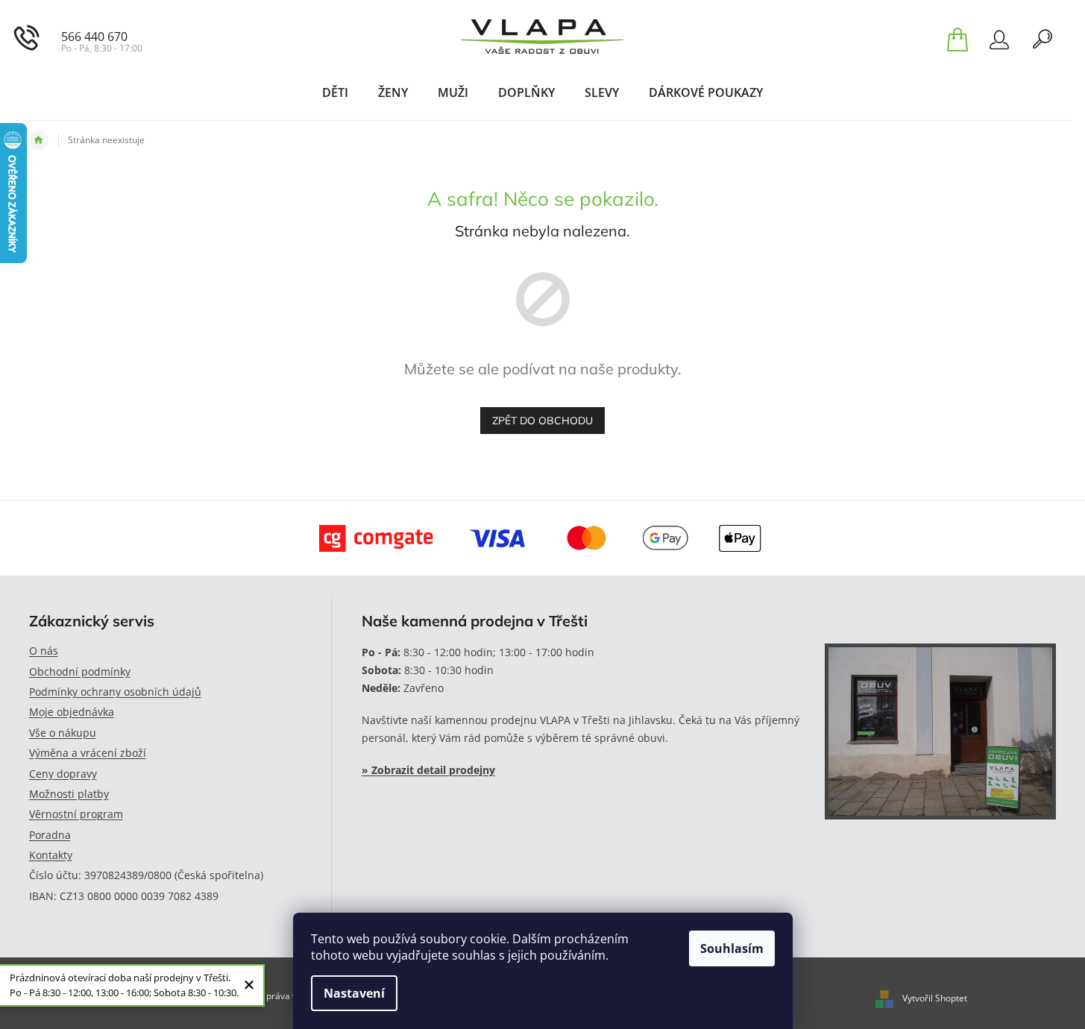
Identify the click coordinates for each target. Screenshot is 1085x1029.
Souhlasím (732, 948)
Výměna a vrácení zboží (87, 753)
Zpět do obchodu (542, 420)
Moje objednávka (71, 712)
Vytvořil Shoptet (934, 998)
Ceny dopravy (63, 774)
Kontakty (50, 855)
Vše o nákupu (62, 733)
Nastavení (354, 993)
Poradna (50, 835)
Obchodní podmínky (79, 671)
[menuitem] (335, 92)
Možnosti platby (69, 794)
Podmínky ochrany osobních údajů (115, 692)
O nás (43, 650)
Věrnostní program (76, 814)
